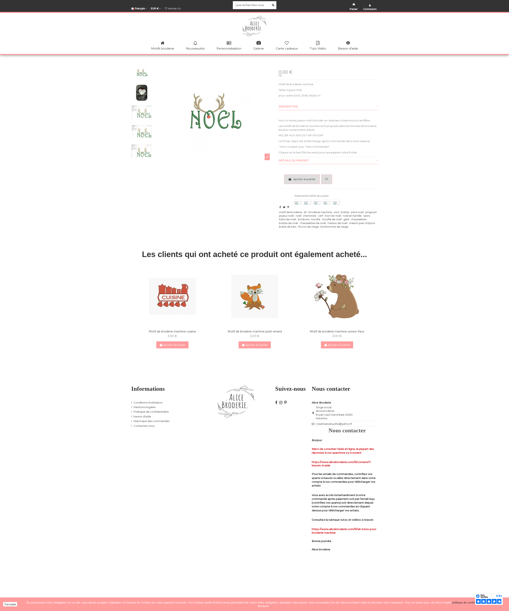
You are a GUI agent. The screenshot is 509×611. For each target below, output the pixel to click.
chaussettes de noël (313, 223)
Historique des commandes (151, 421)
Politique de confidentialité (151, 411)
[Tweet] (284, 207)
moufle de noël (332, 219)
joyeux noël (286, 215)
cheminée (309, 215)
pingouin (371, 212)
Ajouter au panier (304, 179)
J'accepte (10, 604)
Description (288, 106)
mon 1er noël (333, 215)
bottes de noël (288, 223)
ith (305, 212)
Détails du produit (294, 160)
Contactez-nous (144, 425)
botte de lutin (287, 226)
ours (336, 212)
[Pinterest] (288, 207)
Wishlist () (174, 8)
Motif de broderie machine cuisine (172, 331)
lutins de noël (287, 219)
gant (346, 219)
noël (298, 215)
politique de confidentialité (469, 602)
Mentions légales (144, 407)
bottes (345, 212)
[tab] (328, 106)
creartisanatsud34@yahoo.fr (334, 423)
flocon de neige (308, 226)
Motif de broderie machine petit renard (255, 331)
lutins (366, 215)
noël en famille (352, 215)
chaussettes (358, 219)
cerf (320, 215)
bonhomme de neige (334, 226)
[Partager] (280, 207)
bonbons (303, 219)
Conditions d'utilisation (148, 402)
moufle (315, 219)
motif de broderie (290, 212)
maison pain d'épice (362, 223)
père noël (357, 212)
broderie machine (320, 212)
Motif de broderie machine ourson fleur (337, 331)
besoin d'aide (142, 416)
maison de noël (337, 223)
